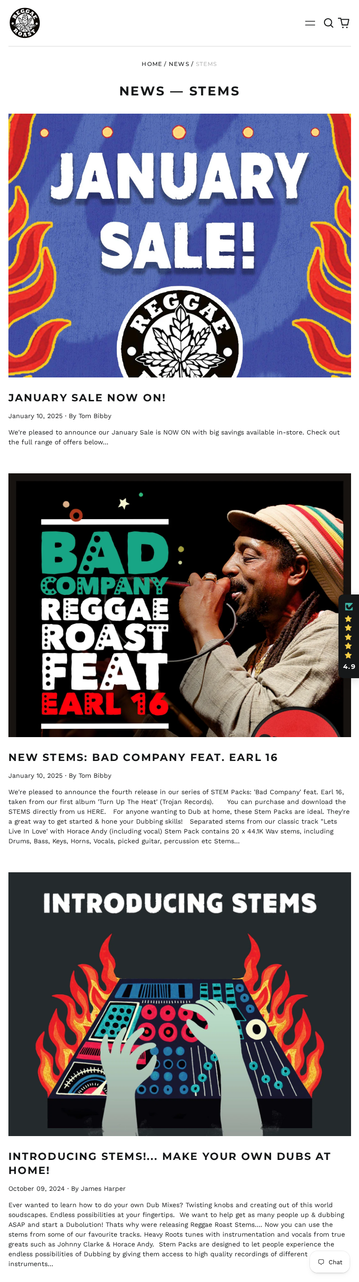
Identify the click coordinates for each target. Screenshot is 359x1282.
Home (152, 63)
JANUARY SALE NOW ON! (87, 397)
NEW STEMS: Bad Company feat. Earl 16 (143, 757)
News (179, 63)
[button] (329, 22)
